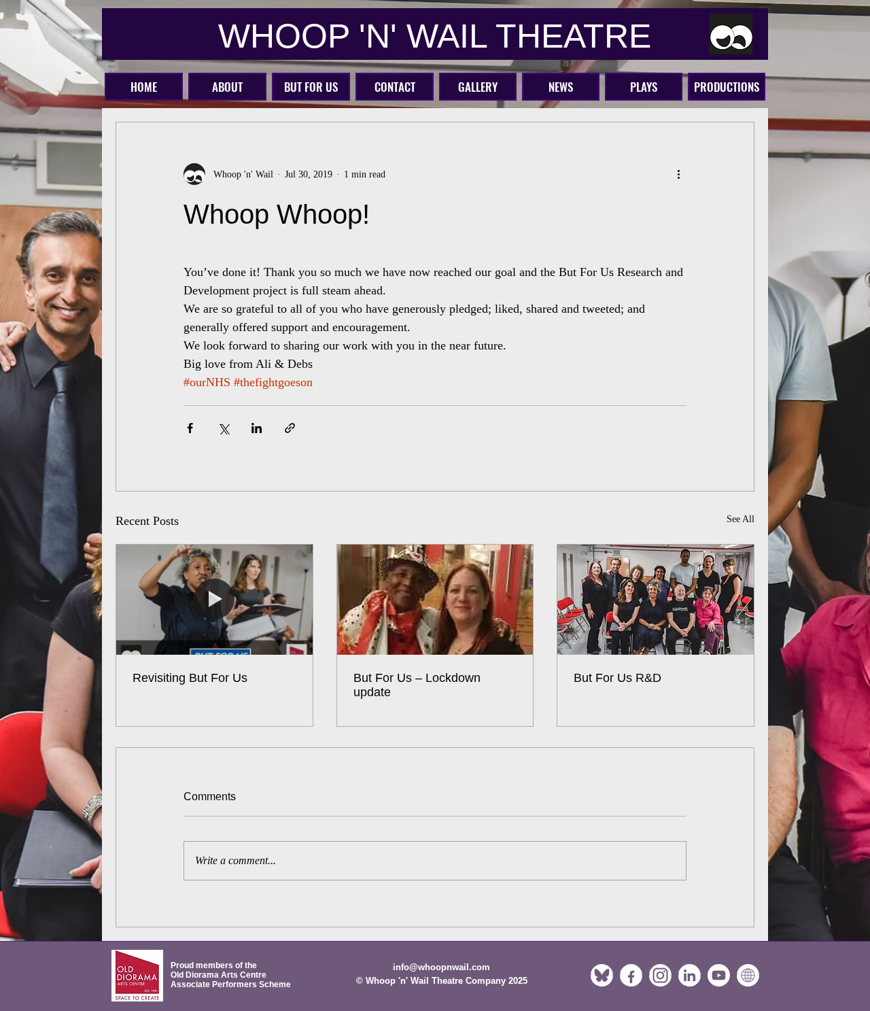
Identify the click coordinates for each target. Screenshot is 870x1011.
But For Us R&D (617, 678)
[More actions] (678, 174)
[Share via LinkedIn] (256, 428)
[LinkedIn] (689, 975)
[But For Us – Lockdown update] (435, 600)
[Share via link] (289, 428)
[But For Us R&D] (655, 600)
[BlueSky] (602, 975)
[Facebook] (631, 975)
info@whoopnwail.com (441, 967)
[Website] (748, 975)
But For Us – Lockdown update (417, 685)
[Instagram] (660, 975)
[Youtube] (719, 975)
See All (740, 519)
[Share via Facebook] (190, 428)
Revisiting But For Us (190, 678)
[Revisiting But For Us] (214, 600)
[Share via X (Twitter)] (223, 428)
